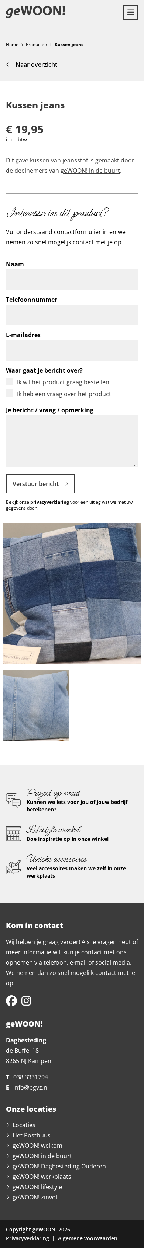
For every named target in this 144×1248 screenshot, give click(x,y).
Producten (36, 44)
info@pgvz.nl (31, 1087)
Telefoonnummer (31, 300)
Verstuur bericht (36, 484)
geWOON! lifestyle (37, 1187)
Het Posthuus (32, 1135)
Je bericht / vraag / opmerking (49, 410)
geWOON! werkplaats (42, 1176)
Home (12, 44)
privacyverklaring (49, 502)
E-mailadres (23, 335)
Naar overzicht (36, 64)
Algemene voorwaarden (87, 1238)
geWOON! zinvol (35, 1197)
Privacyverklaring (27, 1238)
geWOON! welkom (37, 1146)
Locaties (24, 1125)
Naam (15, 264)
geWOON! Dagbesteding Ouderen (59, 1166)
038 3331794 (30, 1077)
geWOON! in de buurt (90, 171)
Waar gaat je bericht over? (44, 370)
